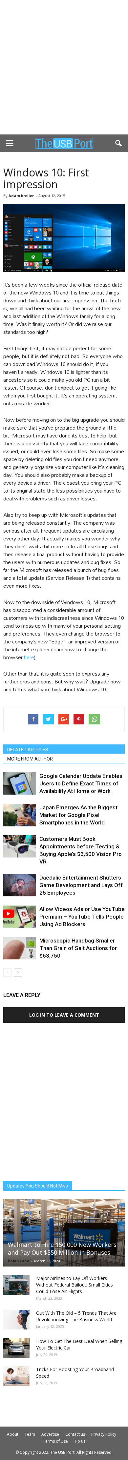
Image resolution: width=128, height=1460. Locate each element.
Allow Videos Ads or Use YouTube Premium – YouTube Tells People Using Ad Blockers (82, 916)
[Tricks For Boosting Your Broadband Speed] (16, 1376)
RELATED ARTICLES (27, 749)
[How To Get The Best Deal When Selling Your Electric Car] (16, 1348)
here (29, 657)
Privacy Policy (103, 1434)
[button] (119, 143)
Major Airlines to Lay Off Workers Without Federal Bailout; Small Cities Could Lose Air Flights (74, 1284)
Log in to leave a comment (64, 1015)
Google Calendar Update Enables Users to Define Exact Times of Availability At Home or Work (80, 783)
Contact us (75, 1434)
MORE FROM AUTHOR (30, 758)
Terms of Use (55, 1441)
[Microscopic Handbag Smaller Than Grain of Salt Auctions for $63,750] (19, 948)
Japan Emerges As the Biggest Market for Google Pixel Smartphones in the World (78, 815)
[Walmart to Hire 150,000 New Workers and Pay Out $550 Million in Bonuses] (64, 1233)
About (12, 1434)
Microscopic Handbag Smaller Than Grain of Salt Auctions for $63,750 (78, 948)
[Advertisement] (64, 67)
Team (30, 1434)
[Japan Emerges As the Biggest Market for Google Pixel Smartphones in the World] (19, 815)
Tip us (79, 1441)
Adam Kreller (21, 195)
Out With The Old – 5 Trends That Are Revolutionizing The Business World (76, 1316)
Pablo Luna (19, 1260)
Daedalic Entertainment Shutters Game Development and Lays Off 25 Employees (81, 885)
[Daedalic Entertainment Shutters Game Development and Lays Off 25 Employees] (19, 885)
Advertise (50, 1434)
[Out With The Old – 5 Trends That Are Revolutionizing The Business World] (16, 1319)
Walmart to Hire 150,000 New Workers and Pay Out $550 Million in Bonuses (62, 1248)
